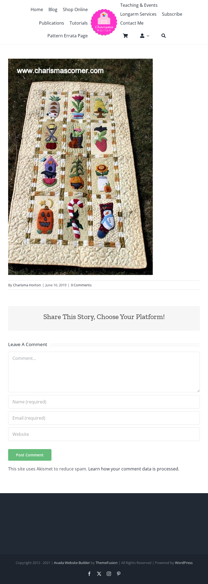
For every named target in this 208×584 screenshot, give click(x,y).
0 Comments (81, 285)
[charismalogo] (103, 11)
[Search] (161, 35)
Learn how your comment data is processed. (133, 469)
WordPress (184, 562)
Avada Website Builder (72, 562)
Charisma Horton (27, 285)
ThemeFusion (107, 562)
